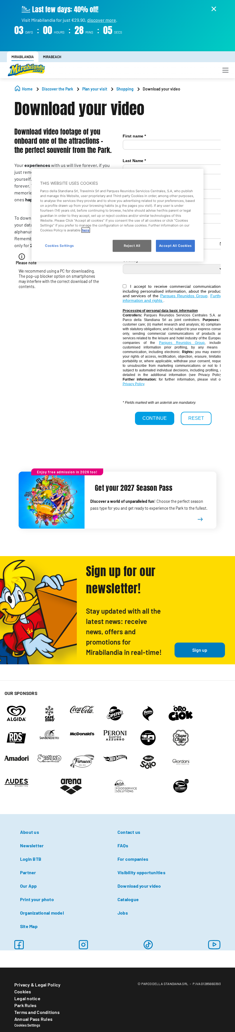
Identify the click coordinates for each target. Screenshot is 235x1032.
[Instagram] (83, 944)
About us (29, 832)
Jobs (122, 912)
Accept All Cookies (175, 245)
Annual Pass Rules (33, 1019)
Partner (28, 872)
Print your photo (37, 899)
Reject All (132, 245)
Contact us (128, 832)
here (85, 230)
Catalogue (128, 899)
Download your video (139, 886)
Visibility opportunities (141, 872)
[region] (117, 215)
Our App (28, 886)
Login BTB (30, 859)
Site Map (29, 926)
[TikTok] (148, 944)
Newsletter (32, 845)
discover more (101, 20)
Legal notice (27, 998)
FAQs (122, 845)
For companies (132, 859)
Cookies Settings (27, 1025)
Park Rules (25, 1005)
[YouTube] (214, 944)
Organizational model (42, 912)
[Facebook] (18, 944)
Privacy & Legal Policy (37, 984)
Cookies (22, 991)
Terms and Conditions (37, 1012)
